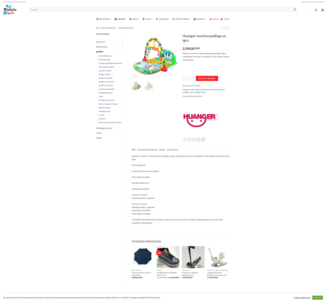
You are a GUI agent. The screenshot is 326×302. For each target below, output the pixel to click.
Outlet (227, 19)
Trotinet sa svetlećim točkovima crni (190, 274)
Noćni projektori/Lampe (108, 104)
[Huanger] (200, 120)
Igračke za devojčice (106, 82)
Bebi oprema (104, 19)
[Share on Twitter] (189, 140)
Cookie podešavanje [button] (302, 298)
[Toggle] (122, 41)
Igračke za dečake (105, 78)
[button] (316, 9)
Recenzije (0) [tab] (172, 150)
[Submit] (295, 10)
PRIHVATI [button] (317, 298)
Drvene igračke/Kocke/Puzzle (110, 63)
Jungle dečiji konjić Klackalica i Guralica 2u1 (217, 274)
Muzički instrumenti (106, 100)
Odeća (148, 19)
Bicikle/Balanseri (105, 56)
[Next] (174, 56)
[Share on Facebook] (185, 140)
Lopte (101, 96)
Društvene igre (104, 59)
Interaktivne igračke (106, 89)
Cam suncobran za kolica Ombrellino (141, 274)
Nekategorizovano (104, 128)
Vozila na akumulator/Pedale (110, 122)
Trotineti (102, 119)
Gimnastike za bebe (106, 67)
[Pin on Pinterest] (199, 140)
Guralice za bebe (105, 70)
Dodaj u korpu (207, 78)
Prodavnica (126, 27)
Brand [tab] (162, 150)
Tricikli (101, 115)
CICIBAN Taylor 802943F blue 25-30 (167, 274)
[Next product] (223, 28)
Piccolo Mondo (106, 27)
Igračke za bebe (105, 74)
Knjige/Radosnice (105, 93)
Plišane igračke (104, 108)
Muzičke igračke (219, 90)
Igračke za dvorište (106, 85)
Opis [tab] (133, 150)
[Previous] (135, 56)
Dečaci (191, 96)
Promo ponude (182, 19)
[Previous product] (227, 28)
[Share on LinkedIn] (203, 140)
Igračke (121, 19)
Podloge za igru (105, 111)
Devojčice (198, 96)
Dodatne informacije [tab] (147, 150)
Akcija (216, 19)
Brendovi (200, 19)
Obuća (135, 19)
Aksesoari (163, 19)
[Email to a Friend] (194, 140)
